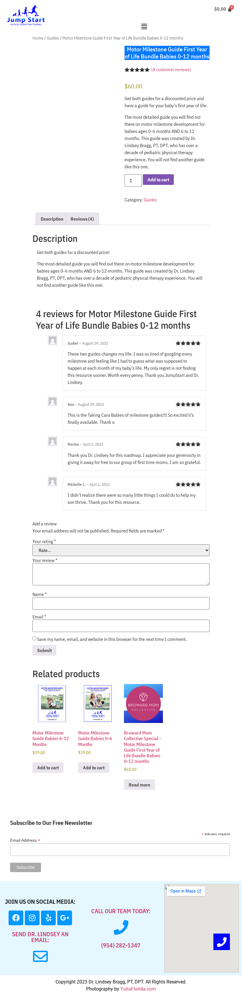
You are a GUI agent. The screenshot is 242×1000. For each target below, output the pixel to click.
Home (37, 38)
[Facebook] (16, 918)
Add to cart (158, 180)
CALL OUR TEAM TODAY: (121, 911)
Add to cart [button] (48, 768)
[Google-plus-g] (64, 918)
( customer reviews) (171, 69)
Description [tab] (52, 219)
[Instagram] (32, 918)
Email (39, 616)
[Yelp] (48, 918)
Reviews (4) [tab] (82, 219)
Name (39, 594)
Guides (53, 38)
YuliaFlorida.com (138, 989)
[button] (144, 26)
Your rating (44, 541)
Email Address (25, 840)
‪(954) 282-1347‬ (120, 945)
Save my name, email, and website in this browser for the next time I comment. (112, 639)
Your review (45, 560)
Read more (139, 785)
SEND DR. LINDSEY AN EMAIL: (40, 937)
